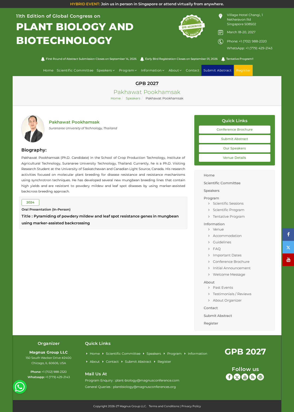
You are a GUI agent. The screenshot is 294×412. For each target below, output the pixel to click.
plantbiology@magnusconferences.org (144, 387)
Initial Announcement (232, 268)
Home (48, 70)
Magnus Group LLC (48, 352)
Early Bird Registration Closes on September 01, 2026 (181, 58)
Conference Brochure (235, 129)
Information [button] (151, 70)
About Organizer (227, 300)
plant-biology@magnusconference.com (147, 380)
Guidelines (222, 242)
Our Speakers (234, 148)
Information (197, 354)
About (95, 362)
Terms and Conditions (164, 406)
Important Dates (227, 255)
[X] (237, 377)
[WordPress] (260, 377)
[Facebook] (229, 377)
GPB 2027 (245, 351)
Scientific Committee (75, 70)
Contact (193, 70)
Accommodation (227, 235)
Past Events (223, 287)
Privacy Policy (191, 406)
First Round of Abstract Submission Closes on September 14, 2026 (91, 58)
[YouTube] (244, 377)
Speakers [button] (104, 70)
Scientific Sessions (228, 203)
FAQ (217, 249)
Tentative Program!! (239, 58)
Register (211, 323)
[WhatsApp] (20, 387)
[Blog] (252, 377)
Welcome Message (229, 274)
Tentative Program (229, 216)
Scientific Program (228, 210)
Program (174, 354)
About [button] (174, 70)
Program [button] (126, 70)
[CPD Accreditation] (192, 26)
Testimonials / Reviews (232, 294)
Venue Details (234, 158)
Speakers (133, 98)
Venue (218, 229)
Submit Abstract (234, 139)
